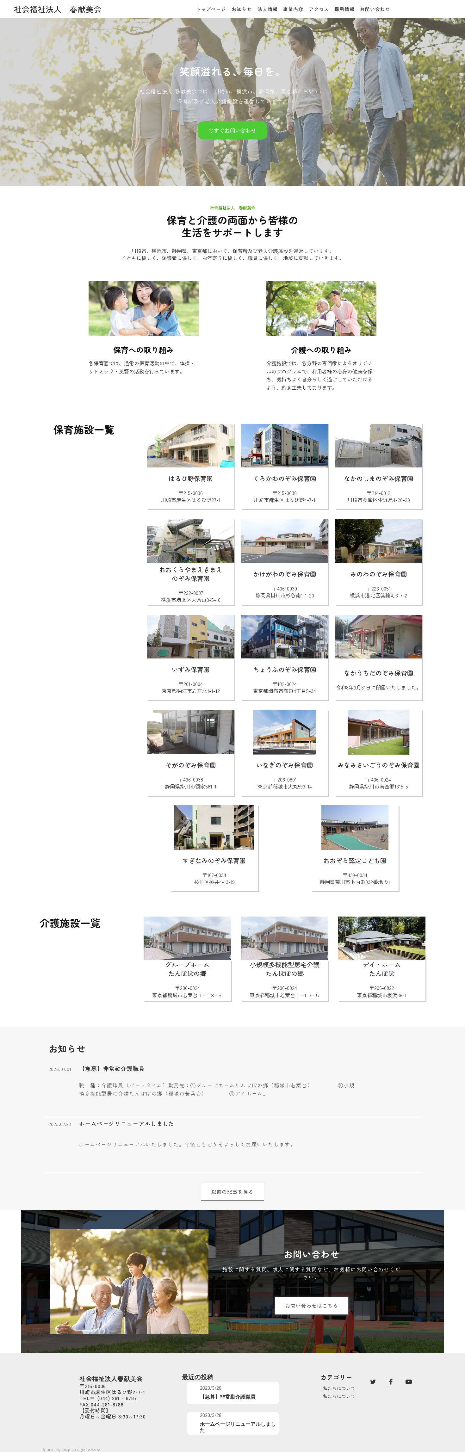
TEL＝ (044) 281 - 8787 (108, 1398)
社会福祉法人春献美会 (111, 1378)
